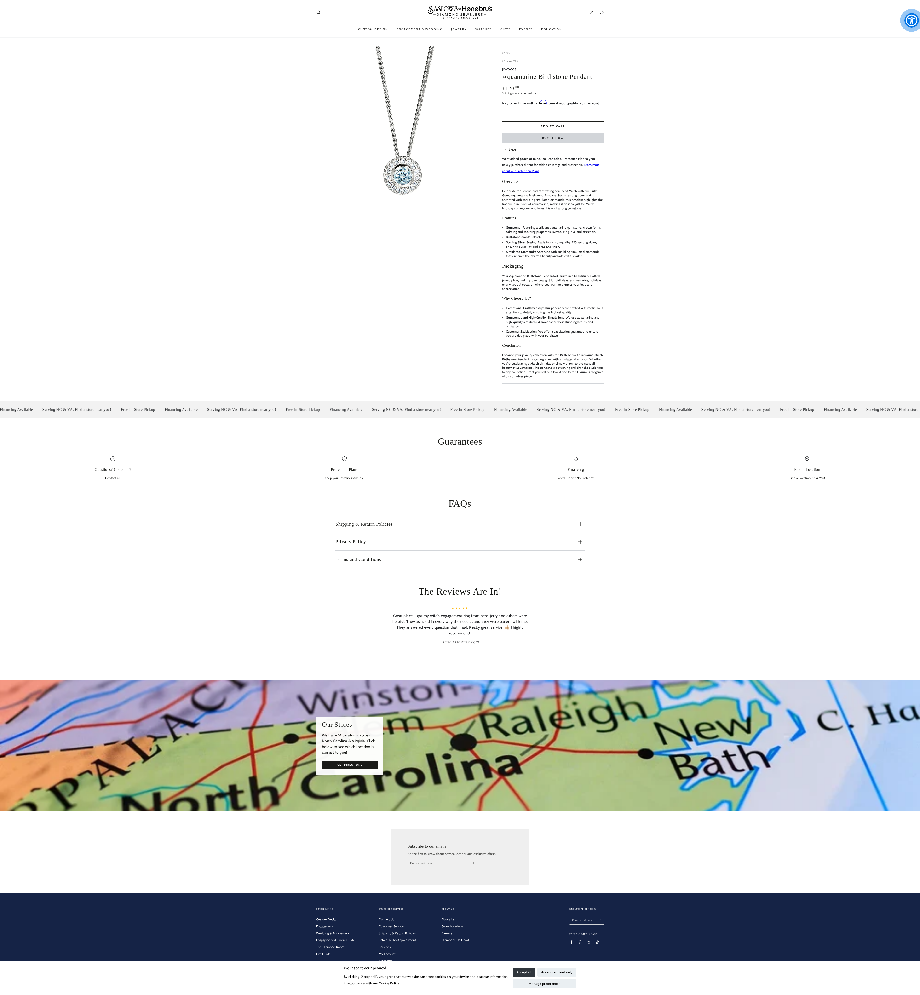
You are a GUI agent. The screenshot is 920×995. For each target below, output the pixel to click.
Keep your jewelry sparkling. (344, 478)
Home (505, 53)
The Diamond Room (330, 947)
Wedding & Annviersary (332, 933)
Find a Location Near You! (807, 478)
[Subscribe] (474, 863)
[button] (318, 12)
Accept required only (556, 972)
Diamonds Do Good (455, 940)
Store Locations (452, 926)
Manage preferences (544, 984)
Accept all (524, 972)
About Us (448, 919)
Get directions (349, 764)
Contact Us (113, 478)
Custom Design (326, 919)
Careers (447, 933)
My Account (387, 954)
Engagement (325, 926)
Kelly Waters (510, 61)
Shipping (507, 93)
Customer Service (391, 926)
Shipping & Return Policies (397, 933)
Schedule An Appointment (397, 940)
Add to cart (553, 126)
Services (385, 947)
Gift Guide (323, 954)
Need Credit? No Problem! (575, 478)
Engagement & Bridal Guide (335, 940)
